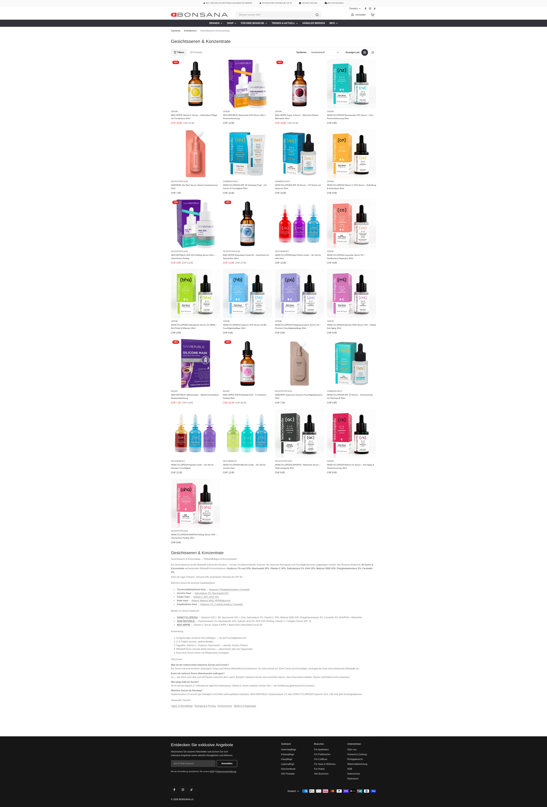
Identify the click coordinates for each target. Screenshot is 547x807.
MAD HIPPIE (183, 625)
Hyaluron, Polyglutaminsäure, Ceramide (229, 589)
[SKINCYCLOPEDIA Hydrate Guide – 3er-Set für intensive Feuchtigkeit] (195, 433)
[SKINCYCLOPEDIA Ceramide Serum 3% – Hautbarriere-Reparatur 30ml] (351, 223)
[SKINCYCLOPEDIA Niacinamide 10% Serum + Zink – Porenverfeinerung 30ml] (351, 83)
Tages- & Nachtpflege (182, 706)
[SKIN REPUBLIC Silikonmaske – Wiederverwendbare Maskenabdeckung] (195, 363)
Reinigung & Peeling (205, 706)
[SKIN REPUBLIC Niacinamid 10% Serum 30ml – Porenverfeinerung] (247, 83)
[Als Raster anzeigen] (364, 52)
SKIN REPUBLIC (186, 621)
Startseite (175, 30)
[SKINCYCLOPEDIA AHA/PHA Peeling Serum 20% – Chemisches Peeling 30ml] (195, 503)
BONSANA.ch (186, 799)
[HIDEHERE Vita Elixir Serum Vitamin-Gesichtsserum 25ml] (195, 153)
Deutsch (353, 8)
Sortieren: (301, 52)
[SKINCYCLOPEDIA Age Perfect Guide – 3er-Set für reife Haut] (299, 223)
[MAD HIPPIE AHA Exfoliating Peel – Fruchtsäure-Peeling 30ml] (247, 363)
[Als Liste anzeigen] (372, 52)
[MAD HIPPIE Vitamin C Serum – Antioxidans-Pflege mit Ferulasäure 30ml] (195, 83)
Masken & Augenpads (245, 706)
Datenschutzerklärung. (226, 771)
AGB (212, 771)
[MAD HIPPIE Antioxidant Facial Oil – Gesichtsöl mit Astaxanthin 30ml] (247, 223)
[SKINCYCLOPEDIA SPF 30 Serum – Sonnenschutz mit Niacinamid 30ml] (351, 363)
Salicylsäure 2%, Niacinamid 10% (212, 593)
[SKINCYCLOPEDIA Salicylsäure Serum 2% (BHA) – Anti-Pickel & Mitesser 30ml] (195, 293)
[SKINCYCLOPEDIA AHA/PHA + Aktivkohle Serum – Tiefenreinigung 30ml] (299, 433)
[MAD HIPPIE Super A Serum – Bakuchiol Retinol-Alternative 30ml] (299, 83)
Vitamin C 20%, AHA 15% (206, 597)
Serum (174, 111)
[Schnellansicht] (216, 65)
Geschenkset (282, 251)
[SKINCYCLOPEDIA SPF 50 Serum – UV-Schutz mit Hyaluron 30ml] (299, 153)
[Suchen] (317, 15)
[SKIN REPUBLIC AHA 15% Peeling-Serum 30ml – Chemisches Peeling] (195, 223)
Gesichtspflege (179, 181)
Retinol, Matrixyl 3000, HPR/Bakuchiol (211, 600)
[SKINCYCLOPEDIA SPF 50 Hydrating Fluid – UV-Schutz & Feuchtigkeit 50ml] (247, 153)
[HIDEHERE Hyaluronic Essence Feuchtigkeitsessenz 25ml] (299, 363)
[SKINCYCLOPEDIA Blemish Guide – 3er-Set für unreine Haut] (247, 433)
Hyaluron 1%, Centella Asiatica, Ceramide (221, 604)
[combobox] (278, 14)
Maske (174, 391)
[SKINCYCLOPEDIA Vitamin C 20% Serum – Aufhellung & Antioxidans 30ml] (351, 153)
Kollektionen (190, 30)
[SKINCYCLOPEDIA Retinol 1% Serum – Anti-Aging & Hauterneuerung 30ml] (351, 433)
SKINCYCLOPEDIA (187, 617)
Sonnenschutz (230, 181)
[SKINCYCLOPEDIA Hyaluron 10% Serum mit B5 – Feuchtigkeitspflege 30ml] (247, 293)
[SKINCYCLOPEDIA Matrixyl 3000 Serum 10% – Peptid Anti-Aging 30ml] (351, 293)
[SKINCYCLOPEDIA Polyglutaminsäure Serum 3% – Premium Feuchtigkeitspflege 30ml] (299, 293)
